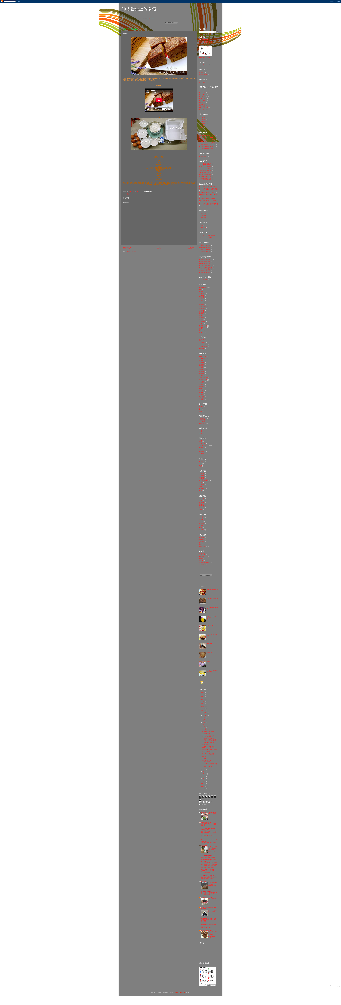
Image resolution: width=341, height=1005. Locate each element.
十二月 (205, 713)
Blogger (182, 992)
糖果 (200, 411)
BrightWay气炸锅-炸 (204, 263)
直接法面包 (202, 321)
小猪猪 (201, 517)
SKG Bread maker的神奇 (206, 148)
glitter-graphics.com (204, 57)
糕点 (128, 194)
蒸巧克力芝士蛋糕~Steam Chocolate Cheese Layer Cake (212, 934)
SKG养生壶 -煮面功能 (205, 166)
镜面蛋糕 (201, 397)
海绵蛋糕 (201, 375)
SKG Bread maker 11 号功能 (207, 139)
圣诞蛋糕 (201, 363)
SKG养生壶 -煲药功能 (205, 168)
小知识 (201, 560)
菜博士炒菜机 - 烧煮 (204, 245)
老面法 (201, 323)
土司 (200, 302)
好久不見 (203, 922)
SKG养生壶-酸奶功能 (205, 179)
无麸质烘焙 (202, 105)
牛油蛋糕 (201, 382)
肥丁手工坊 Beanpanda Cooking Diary (208, 829)
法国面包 (201, 313)
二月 (204, 776)
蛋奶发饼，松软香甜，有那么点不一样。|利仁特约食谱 (209, 877)
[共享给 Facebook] (150, 191)
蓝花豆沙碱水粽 (206, 751)
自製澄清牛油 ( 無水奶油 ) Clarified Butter (212, 618)
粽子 (200, 486)
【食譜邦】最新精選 (206, 855)
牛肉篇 (201, 521)
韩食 (200, 509)
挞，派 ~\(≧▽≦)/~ (204, 445)
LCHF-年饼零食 (203, 107)
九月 (204, 720)
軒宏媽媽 (203, 881)
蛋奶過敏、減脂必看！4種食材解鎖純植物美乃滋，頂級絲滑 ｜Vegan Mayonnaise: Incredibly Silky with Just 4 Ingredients (209, 834)
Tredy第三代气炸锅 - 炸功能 (207, 235)
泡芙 (200, 449)
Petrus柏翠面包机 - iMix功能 (207, 187)
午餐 (200, 431)
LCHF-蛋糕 (202, 98)
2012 (203, 788)
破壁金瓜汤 (202, 82)
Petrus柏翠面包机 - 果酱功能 (207, 192)
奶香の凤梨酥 (210, 625)
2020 (203, 701)
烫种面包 (201, 317)
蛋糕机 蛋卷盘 (203, 217)
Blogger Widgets (150, 18)
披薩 (200, 441)
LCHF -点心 (202, 96)
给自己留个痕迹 (212, 898)
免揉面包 (201, 296)
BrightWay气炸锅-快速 (205, 259)
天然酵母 (201, 304)
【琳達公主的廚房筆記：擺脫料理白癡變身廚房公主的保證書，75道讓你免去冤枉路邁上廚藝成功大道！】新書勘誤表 (209, 865)
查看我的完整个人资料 (205, 42)
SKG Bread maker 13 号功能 (207, 142)
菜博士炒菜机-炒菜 (204, 251)
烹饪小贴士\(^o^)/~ (204, 562)
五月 (204, 769)
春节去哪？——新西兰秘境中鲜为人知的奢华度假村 (209, 893)
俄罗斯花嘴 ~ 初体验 (208, 742)
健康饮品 (201, 540)
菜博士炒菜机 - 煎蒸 (204, 247)
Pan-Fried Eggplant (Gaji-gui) (208, 842)
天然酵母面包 (203, 346)
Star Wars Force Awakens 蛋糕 (212, 911)
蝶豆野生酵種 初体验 (208, 736)
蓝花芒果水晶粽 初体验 (208, 747)
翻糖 (200, 388)
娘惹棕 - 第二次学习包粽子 (209, 749)
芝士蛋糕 (201, 390)
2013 (203, 786)
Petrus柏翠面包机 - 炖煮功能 (207, 198)
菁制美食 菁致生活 (206, 891)
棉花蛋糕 (201, 373)
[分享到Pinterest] (151, 191)
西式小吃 (201, 454)
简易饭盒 (201, 523)
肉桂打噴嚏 (204, 845)
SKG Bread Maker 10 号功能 (207, 135)
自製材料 (201, 125)
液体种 (201, 315)
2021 (203, 699)
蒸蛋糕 (201, 392)
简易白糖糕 (205, 744)
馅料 (200, 490)
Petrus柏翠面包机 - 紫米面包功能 (208, 204)
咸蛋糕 (201, 360)
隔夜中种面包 (203, 326)
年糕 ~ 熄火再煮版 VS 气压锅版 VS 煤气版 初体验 (209, 739)
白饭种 (201, 319)
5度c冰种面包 (203, 287)
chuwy (176, 992)
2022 (203, 697)
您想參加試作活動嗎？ (207, 927)
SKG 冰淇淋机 (203, 156)
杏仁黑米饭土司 (206, 761)
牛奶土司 (204, 756)
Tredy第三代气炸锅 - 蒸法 (206, 237)
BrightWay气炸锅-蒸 (204, 270)
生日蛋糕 (201, 384)
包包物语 (201, 461)
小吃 (200, 463)
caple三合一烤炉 (203, 279)
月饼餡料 (201, 484)
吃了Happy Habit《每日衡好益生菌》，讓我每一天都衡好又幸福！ (212, 849)
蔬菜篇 (201, 525)
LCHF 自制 (202, 94)
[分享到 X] (148, 191)
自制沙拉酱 (202, 117)
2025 (203, 692)
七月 (204, 724)
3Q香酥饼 (209, 643)
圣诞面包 (201, 478)
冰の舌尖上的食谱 (139, 9)
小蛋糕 (201, 367)
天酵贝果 (201, 348)
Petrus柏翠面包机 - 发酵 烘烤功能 (208, 189)
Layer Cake (202, 356)
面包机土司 (202, 328)
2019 (203, 704)
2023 (203, 694)
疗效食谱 (201, 542)
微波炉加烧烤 (203, 74)
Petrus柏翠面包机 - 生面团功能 (208, 200)
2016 (203, 711)
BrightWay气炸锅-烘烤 (205, 265)
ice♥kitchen (204, 39)
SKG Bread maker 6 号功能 (207, 146)
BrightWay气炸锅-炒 (204, 261)
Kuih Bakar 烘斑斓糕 (208, 754)
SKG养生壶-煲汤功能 (205, 174)
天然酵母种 (202, 342)
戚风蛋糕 (201, 371)
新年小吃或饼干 (203, 480)
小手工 (201, 558)
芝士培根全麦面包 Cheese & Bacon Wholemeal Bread (212, 884)
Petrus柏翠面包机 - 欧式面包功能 (208, 194)
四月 (204, 771)
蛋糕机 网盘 (202, 215)
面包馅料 (201, 332)
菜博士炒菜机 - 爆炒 (204, 249)
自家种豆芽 (202, 121)
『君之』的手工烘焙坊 (207, 875)
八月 (204, 722)
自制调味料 (202, 119)
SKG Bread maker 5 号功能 (207, 144)
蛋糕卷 (201, 394)
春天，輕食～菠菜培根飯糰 (208, 857)
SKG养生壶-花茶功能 (205, 177)
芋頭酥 (208, 661)
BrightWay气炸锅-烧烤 (205, 268)
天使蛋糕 (201, 365)
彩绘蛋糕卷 (202, 369)
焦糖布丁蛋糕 (203, 380)
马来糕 (204, 758)
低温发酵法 (202, 294)
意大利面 (201, 498)
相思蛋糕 (201, 386)
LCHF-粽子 (202, 109)
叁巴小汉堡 (205, 729)
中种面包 (201, 291)
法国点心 (201, 505)
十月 (204, 717)
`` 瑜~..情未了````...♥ (206, 897)
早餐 (200, 433)
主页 (159, 248)
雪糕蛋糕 (201, 399)
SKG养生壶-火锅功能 (205, 172)
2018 (203, 706)
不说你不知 (202, 554)
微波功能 (201, 72)
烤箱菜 (201, 519)
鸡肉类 (201, 530)
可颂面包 (201, 300)
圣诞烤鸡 (201, 473)
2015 (203, 781)
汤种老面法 (202, 308)
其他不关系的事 (203, 556)
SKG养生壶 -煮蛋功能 (205, 164)
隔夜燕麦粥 (202, 423)
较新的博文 (127, 248)
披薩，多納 (202, 306)
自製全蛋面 (202, 123)
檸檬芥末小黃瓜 (212, 813)
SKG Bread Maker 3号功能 (206, 137)
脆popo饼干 (202, 451)
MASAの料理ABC (206, 822)
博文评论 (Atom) (131, 251)
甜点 (200, 409)
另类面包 (201, 298)
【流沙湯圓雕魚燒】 (206, 872)
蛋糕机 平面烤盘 (203, 213)
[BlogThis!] (146, 191)
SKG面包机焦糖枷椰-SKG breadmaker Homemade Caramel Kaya (209, 765)
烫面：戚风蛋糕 (203, 377)
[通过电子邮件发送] (145, 191)
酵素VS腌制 (202, 546)
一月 (204, 778)
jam (200, 289)
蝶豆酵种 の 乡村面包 (208, 731)
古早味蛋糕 (202, 358)
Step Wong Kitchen (207, 930)
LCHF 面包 (202, 100)
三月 (204, 774)
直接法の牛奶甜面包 (212, 589)
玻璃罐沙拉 (202, 419)
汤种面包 (201, 311)
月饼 (200, 482)
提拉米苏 (201, 447)
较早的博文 (191, 248)
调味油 (201, 127)
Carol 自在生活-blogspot (208, 812)
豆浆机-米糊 (202, 227)
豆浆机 (201, 225)
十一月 (205, 715)
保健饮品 (201, 537)
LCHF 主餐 (202, 92)
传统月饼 (209, 652)
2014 (203, 784)
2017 (203, 708)
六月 (204, 727)
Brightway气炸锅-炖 (204, 272)
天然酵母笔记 (203, 344)
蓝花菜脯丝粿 (206, 734)
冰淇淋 (201, 407)
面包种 (201, 330)
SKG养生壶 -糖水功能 (205, 170)
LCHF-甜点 (202, 103)
